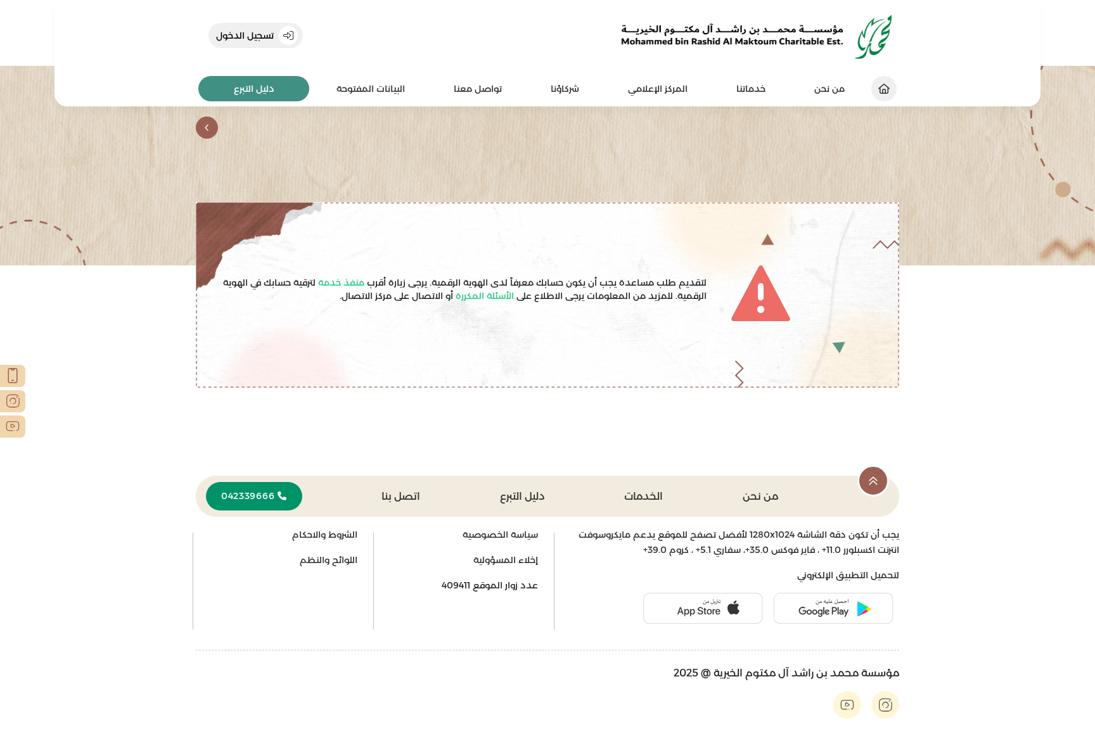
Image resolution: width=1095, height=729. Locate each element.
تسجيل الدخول (245, 35)
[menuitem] (751, 89)
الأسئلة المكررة (483, 295)
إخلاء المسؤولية (505, 560)
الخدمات (643, 496)
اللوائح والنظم (328, 560)
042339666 (249, 496)
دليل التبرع (254, 88)
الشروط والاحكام (324, 534)
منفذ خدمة (340, 282)
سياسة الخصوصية (500, 534)
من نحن (760, 496)
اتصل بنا (400, 496)
